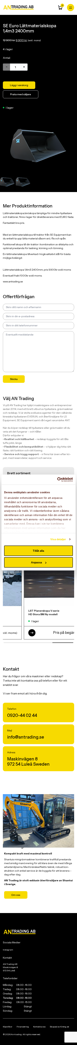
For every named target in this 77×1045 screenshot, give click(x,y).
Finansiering (23, 1026)
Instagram (8, 949)
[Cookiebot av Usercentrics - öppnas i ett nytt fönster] (57, 479)
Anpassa (36, 562)
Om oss (15, 895)
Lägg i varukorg (19, 85)
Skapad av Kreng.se (59, 1026)
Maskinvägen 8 (22, 759)
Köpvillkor (7, 1026)
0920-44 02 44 (22, 715)
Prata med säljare (20, 94)
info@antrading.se (25, 737)
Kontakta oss (39, 1026)
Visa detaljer (58, 539)
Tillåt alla (38, 550)
